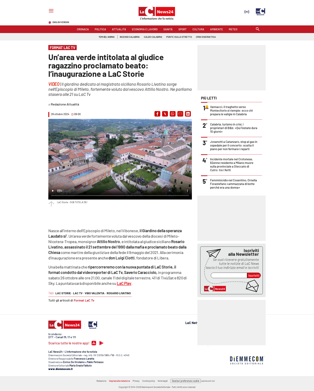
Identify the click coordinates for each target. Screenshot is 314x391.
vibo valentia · (95, 293)
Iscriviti (253, 275)
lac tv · (78, 293)
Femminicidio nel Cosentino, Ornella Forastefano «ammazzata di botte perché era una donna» (233, 183)
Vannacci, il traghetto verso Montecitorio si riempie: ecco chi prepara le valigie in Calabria (231, 110)
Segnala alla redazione (119, 381)
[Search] (257, 29)
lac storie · (63, 293)
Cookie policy (148, 381)
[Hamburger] (50, 11)
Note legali (163, 381)
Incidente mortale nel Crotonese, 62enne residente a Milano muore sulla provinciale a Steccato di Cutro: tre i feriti (231, 164)
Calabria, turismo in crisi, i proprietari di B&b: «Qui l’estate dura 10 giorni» (233, 127)
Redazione (101, 381)
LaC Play (124, 283)
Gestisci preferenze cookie (185, 380)
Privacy (136, 381)
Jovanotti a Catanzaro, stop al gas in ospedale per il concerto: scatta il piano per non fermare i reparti (233, 145)
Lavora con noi (208, 381)
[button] (157, 114)
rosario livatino (119, 293)
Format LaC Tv (84, 300)
